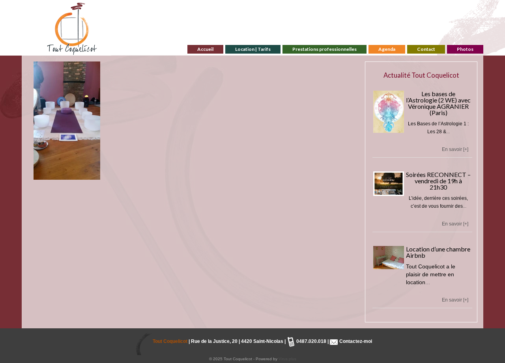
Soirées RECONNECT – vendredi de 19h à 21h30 (438, 181)
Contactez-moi (355, 341)
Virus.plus (287, 359)
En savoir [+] (455, 149)
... (448, 131)
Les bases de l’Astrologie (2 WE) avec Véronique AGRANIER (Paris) (438, 103)
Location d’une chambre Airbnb (438, 252)
